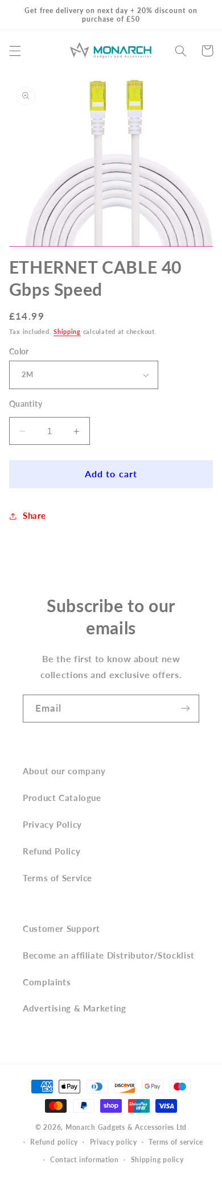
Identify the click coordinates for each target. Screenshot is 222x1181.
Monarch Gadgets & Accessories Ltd (126, 1127)
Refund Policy (51, 851)
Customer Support (61, 928)
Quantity (25, 403)
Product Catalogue (62, 797)
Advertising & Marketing (74, 1008)
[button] (15, 51)
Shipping (67, 331)
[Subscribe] (185, 708)
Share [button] (34, 515)
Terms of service (176, 1142)
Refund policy (54, 1142)
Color (19, 351)
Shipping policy (157, 1159)
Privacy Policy (52, 824)
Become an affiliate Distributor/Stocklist (109, 955)
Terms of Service (57, 878)
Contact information (84, 1159)
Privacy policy (113, 1142)
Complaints (47, 982)
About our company (64, 771)
